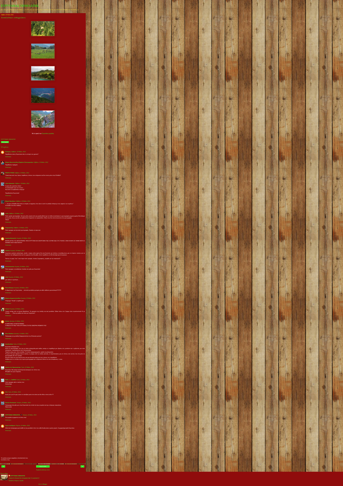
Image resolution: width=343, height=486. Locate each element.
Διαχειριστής (9, 227)
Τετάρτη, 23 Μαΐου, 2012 (24, 402)
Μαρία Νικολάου (10, 201)
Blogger (45, 484)
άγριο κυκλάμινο (10, 425)
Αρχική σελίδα (43, 466)
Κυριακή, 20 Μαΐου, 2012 (24, 238)
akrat (6, 277)
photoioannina (9, 266)
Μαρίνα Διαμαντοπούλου (13, 298)
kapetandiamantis (10, 238)
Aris (6, 392)
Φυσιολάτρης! (9, 287)
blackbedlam (9, 344)
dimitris (7, 250)
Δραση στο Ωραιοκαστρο (13, 367)
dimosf (7, 309)
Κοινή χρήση (5, 142)
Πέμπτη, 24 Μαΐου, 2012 (23, 425)
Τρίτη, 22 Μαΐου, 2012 (20, 344)
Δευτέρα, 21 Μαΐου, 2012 (17, 321)
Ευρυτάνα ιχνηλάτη (48, 133)
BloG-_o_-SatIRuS (10, 379)
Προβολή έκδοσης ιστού (43, 470)
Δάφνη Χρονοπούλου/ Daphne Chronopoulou (19, 162)
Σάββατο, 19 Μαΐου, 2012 (18, 151)
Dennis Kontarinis (10, 402)
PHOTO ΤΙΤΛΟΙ (9, 173)
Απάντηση (8, 156)
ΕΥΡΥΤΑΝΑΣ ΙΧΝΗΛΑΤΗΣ (20, 6)
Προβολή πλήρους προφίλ (16, 480)
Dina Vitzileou (9, 333)
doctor (7, 321)
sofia (6, 213)
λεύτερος (8, 151)
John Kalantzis (9, 183)
